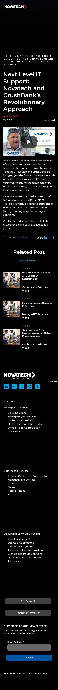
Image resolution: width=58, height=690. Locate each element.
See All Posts (27, 260)
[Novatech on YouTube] (14, 386)
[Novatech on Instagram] (29, 386)
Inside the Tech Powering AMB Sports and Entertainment (36, 276)
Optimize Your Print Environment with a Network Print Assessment (38, 333)
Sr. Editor (22, 237)
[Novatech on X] (21, 386)
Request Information (28, 612)
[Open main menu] (47, 6)
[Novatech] (20, 375)
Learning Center (28, 56)
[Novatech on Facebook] (37, 386)
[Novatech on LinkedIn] (6, 386)
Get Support (28, 601)
